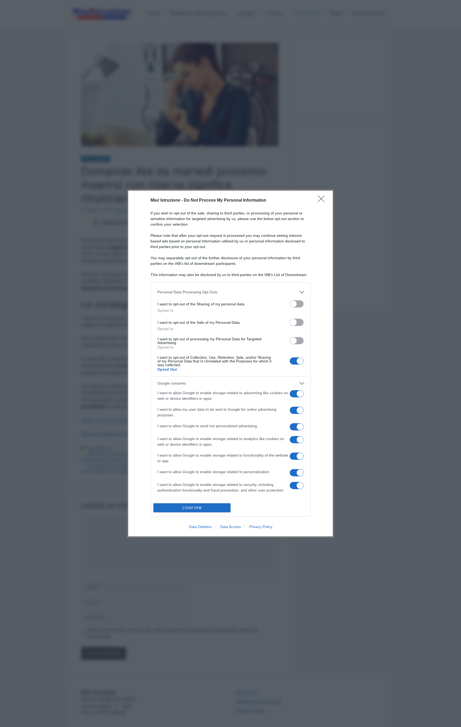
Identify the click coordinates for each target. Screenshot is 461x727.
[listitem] (230, 292)
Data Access (230, 527)
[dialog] (230, 363)
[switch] (297, 303)
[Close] (323, 200)
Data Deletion (200, 527)
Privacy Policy (260, 527)
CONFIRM (192, 508)
